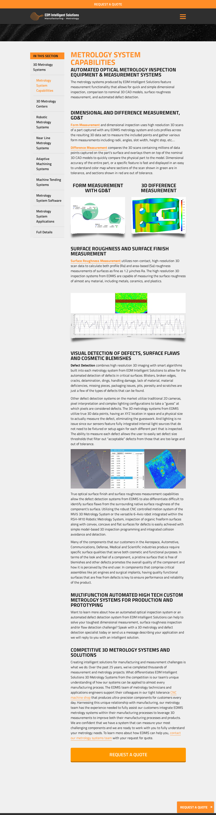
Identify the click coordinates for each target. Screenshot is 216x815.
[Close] (211, 807)
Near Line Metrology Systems (43, 142)
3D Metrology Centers (46, 104)
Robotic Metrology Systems (43, 122)
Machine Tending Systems (48, 182)
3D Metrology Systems (43, 67)
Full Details (44, 232)
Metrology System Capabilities (44, 85)
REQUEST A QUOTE (108, 4)
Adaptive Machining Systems (43, 163)
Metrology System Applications (45, 216)
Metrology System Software (48, 198)
